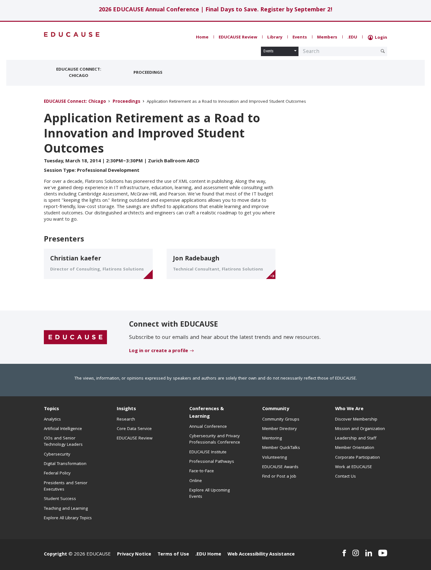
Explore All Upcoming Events (209, 493)
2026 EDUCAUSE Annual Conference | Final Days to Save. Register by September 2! (216, 10)
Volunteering (274, 457)
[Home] (72, 34)
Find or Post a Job (279, 476)
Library (274, 37)
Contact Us (345, 476)
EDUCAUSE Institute (208, 452)
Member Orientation (354, 448)
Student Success (60, 499)
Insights (126, 409)
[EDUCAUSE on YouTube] (382, 553)
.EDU (352, 37)
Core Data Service (134, 429)
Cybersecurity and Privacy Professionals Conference (214, 439)
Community (275, 409)
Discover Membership (356, 419)
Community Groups (280, 419)
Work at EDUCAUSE (353, 467)
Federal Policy (57, 473)
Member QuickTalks (281, 448)
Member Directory (279, 429)
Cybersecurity (57, 454)
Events (299, 37)
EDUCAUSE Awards (280, 467)
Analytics (52, 419)
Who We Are (349, 409)
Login (380, 37)
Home (202, 37)
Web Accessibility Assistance (261, 554)
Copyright (55, 554)
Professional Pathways (211, 461)
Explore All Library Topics (68, 518)
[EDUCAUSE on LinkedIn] (368, 553)
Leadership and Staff (355, 438)
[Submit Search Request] (382, 51)
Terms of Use (173, 554)
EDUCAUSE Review (238, 37)
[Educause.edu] (75, 337)
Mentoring (272, 438)
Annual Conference (208, 426)
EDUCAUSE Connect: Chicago (78, 72)
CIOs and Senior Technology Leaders (63, 441)
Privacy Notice (134, 554)
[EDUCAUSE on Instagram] (355, 553)
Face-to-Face (201, 471)
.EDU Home (208, 554)
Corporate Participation (357, 457)
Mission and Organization (360, 429)
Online (195, 481)
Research (126, 419)
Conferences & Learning (206, 413)
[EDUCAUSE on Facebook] (344, 553)
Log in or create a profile (158, 351)
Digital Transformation (65, 464)
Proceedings (147, 72)
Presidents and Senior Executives (65, 486)
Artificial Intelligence (63, 429)
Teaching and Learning (66, 508)
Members (327, 37)
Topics (51, 409)
